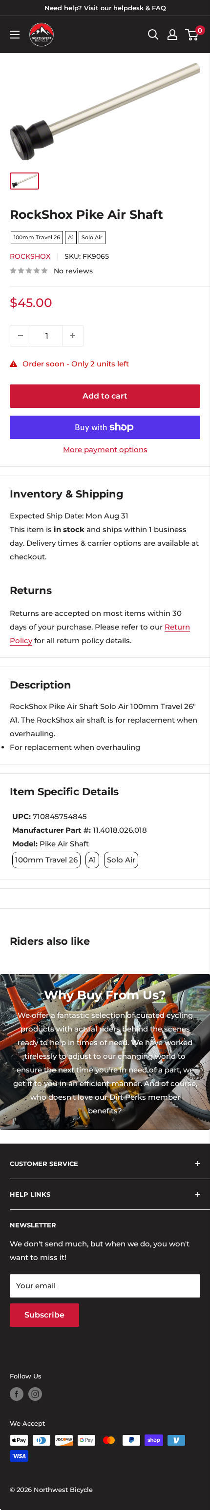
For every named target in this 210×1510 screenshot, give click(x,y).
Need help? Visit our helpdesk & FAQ (105, 8)
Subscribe (44, 1314)
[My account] (172, 34)
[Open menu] (15, 34)
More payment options (105, 449)
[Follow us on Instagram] (35, 1394)
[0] (192, 34)
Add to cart (105, 396)
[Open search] (153, 34)
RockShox (30, 256)
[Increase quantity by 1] (73, 335)
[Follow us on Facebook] (16, 1394)
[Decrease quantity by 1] (20, 335)
